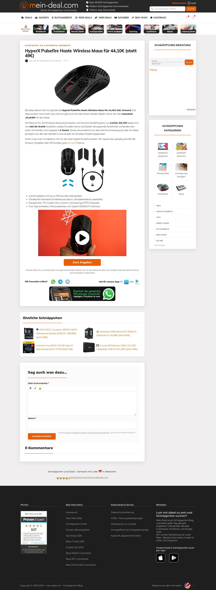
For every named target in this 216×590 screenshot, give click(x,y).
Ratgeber (123, 17)
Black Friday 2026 (75, 541)
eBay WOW (141, 17)
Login (193, 3)
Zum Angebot (82, 262)
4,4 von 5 (72, 143)
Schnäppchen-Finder (76, 524)
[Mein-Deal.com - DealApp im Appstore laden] (162, 557)
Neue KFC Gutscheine (77, 559)
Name (32, 418)
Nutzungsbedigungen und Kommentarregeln (87, 432)
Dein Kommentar (38, 383)
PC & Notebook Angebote (55, 45)
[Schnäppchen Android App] (136, 281)
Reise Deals (85, 17)
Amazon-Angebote (164, 211)
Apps (158, 217)
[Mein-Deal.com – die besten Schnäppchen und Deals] (49, 6)
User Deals (105, 17)
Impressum (72, 512)
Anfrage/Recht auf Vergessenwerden (130, 530)
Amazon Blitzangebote (77, 530)
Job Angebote (170, 540)
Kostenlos (160, 17)
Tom (30, 61)
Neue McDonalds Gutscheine (81, 565)
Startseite (31, 45)
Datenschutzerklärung (122, 512)
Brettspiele (161, 235)
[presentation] (31, 388)
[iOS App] (126, 281)
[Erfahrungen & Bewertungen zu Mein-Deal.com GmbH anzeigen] (34, 532)
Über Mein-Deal (74, 518)
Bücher (159, 241)
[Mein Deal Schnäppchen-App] (175, 557)
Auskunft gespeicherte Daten (126, 535)
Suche (191, 8)
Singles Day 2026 (75, 547)
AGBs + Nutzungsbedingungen (127, 518)
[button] (30, 388)
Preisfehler (174, 529)
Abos (158, 206)
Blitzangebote (63, 17)
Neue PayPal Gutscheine (78, 553)
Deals (28, 17)
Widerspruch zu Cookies (123, 524)
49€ (58, 139)
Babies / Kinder (162, 223)
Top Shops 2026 (74, 535)
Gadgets (44, 17)
